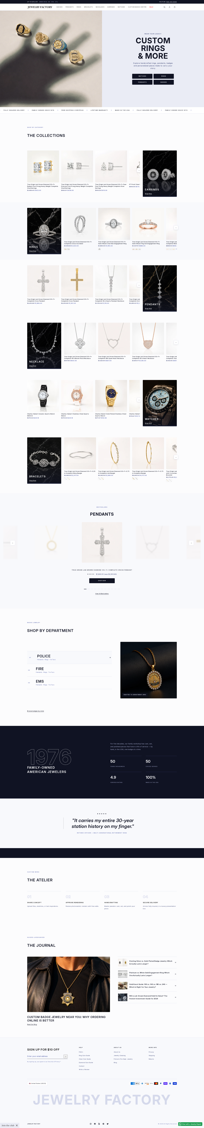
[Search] (164, 7)
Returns (151, 1059)
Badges (60, 7)
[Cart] (174, 7)
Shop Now (102, 580)
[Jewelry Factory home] (40, 7)
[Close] (17, 1125)
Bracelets (88, 7)
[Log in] (169, 7)
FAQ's (81, 1052)
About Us (117, 1052)
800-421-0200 (171, 2)
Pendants (70, 7)
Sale (151, 7)
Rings (79, 7)
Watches (121, 7)
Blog (115, 1062)
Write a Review (84, 1069)
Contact (81, 1066)
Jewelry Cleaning (120, 1055)
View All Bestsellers (102, 593)
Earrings (111, 7)
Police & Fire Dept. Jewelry (123, 1059)
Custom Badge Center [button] (137, 7)
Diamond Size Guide (86, 1062)
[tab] (85, 589)
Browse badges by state (35, 711)
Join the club (8, 1125)
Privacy (151, 1052)
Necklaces (100, 7)
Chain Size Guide (85, 1059)
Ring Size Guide (84, 1055)
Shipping (152, 1055)
